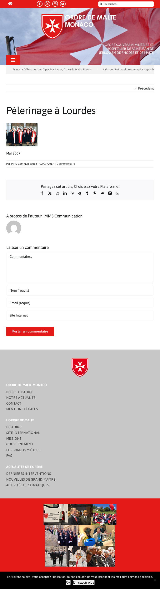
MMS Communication (24, 163)
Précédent (146, 88)
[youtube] (63, 4)
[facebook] (39, 4)
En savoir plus (83, 582)
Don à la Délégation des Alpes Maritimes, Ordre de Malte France (41, 69)
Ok (68, 582)
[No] (155, 580)
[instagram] (55, 4)
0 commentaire (66, 163)
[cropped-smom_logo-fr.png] (80, 15)
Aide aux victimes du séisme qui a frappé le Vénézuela (124, 69)
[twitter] (47, 4)
